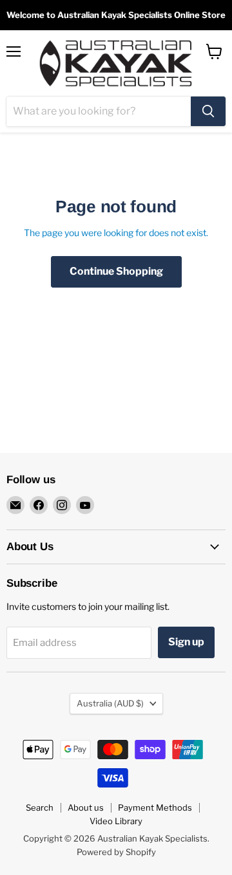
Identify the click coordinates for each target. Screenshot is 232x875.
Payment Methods (155, 807)
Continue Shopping (116, 271)
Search (39, 807)
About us (86, 807)
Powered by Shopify (116, 852)
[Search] (208, 111)
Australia (110, 703)
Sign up (186, 642)
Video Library (116, 821)
